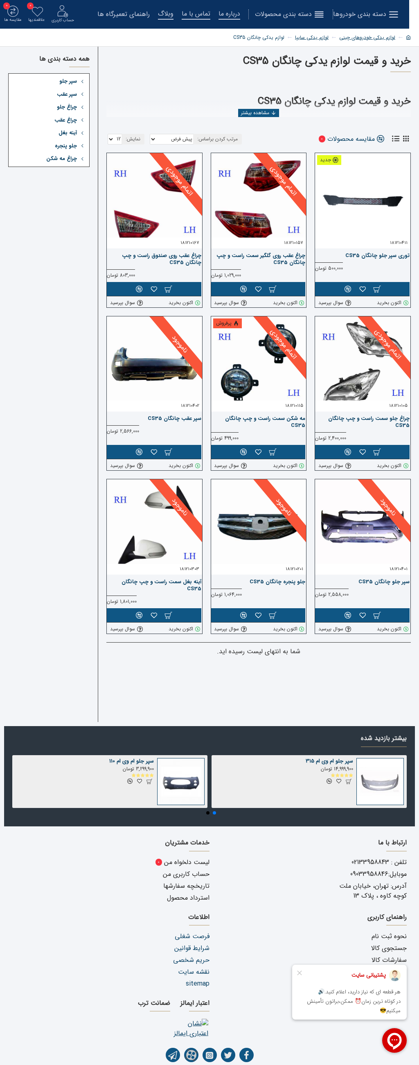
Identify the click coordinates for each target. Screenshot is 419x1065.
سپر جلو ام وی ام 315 (329, 761)
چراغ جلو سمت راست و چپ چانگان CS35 (369, 422)
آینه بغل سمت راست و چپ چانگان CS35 (161, 586)
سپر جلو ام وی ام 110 (131, 761)
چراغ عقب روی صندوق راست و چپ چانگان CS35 (161, 259)
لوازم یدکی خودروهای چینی (367, 37)
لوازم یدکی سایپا (312, 37)
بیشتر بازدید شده (384, 738)
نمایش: (133, 139)
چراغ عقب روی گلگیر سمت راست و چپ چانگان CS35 (260, 259)
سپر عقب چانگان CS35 (174, 418)
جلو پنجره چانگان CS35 (277, 582)
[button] (214, 813)
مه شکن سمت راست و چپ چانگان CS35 (265, 422)
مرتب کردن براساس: (217, 139)
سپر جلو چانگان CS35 (384, 582)
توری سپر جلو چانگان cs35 (377, 256)
